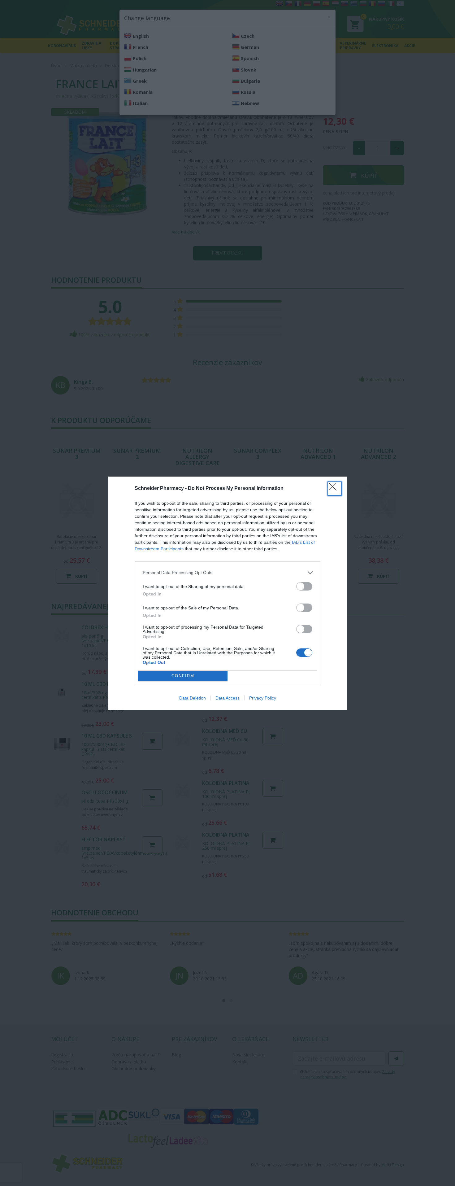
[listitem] (227, 572)
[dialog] (227, 593)
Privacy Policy (262, 697)
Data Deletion (192, 697)
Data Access (227, 697)
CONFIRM (182, 676)
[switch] (304, 586)
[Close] (334, 489)
